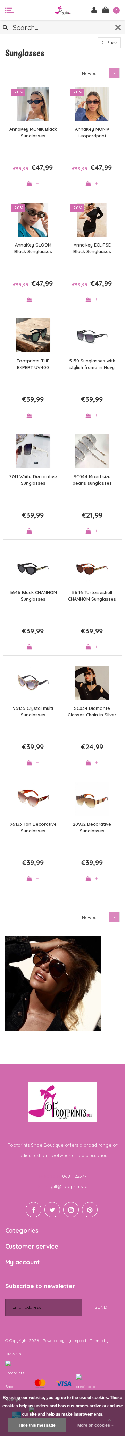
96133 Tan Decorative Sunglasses (33, 827)
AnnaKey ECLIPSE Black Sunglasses (92, 248)
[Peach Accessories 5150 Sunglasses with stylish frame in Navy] (92, 335)
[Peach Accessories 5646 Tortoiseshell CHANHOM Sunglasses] (92, 567)
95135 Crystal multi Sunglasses (33, 711)
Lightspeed (76, 1340)
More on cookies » (95, 1425)
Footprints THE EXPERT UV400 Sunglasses (33, 364)
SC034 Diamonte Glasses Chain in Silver (92, 711)
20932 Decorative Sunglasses (92, 827)
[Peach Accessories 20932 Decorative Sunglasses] (92, 799)
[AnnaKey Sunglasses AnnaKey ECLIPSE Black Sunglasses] (92, 220)
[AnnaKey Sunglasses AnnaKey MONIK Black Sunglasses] (33, 104)
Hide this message (37, 1425)
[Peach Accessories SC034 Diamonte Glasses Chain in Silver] (92, 683)
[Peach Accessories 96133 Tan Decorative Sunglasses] (33, 799)
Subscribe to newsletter (40, 1285)
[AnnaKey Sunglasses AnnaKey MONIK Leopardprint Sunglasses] (92, 104)
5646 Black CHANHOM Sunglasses (33, 596)
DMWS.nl (13, 1353)
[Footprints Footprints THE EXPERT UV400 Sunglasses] (33, 335)
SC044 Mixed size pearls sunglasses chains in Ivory (92, 480)
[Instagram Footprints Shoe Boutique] (71, 1209)
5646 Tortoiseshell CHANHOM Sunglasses (92, 596)
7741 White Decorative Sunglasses (33, 480)
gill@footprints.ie (69, 1186)
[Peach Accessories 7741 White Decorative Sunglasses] (33, 451)
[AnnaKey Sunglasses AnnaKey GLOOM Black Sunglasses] (33, 220)
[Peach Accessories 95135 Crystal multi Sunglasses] (33, 683)
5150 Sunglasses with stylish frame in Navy (92, 364)
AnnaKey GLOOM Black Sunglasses (33, 248)
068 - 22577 (74, 1176)
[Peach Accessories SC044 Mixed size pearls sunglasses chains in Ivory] (92, 451)
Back (111, 42)
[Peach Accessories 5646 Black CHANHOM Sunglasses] (33, 567)
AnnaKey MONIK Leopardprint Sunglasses (92, 132)
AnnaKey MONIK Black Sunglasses (33, 132)
